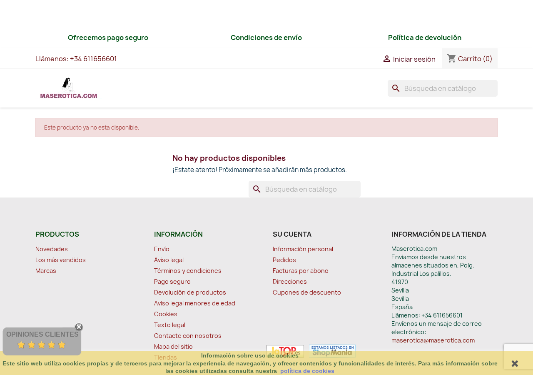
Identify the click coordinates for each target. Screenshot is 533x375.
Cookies (165, 314)
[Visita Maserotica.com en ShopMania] (330, 350)
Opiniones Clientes (42, 334)
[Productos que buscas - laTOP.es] (285, 350)
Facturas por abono (301, 271)
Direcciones (290, 281)
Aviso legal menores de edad (194, 303)
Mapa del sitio (173, 346)
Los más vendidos (60, 260)
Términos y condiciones (188, 271)
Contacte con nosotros (188, 336)
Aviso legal (169, 260)
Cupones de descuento (307, 292)
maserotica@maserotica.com (433, 340)
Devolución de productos (190, 292)
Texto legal (169, 325)
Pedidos (284, 260)
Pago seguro (172, 281)
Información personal (303, 249)
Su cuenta (292, 234)
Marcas (45, 271)
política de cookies (307, 371)
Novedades (51, 249)
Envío (161, 249)
